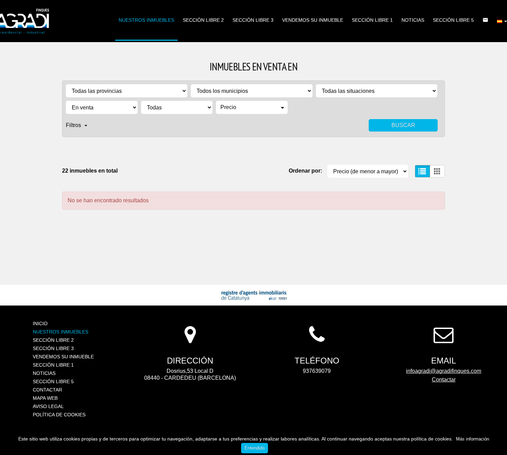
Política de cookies (59, 414)
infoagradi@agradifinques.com (443, 371)
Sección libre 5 (453, 20)
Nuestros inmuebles (146, 20)
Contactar (47, 390)
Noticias (412, 20)
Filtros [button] (73, 125)
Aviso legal (48, 406)
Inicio (40, 323)
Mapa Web (45, 398)
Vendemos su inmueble (312, 20)
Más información (472, 439)
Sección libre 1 (372, 20)
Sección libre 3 (253, 20)
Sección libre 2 (203, 20)
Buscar (403, 125)
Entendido (255, 448)
